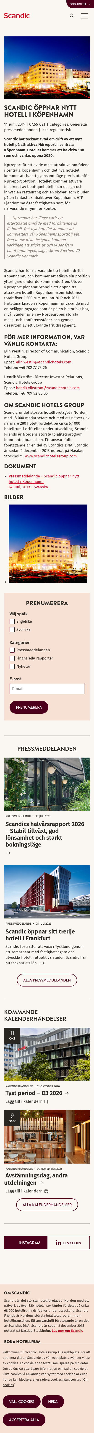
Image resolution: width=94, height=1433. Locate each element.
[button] (84, 15)
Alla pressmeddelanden (47, 980)
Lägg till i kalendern (24, 1101)
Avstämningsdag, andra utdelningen (36, 1179)
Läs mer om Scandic (67, 1331)
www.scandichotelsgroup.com (51, 456)
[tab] (25, 1242)
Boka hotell (78, 4)
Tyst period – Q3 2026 (33, 1093)
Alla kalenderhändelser (47, 1204)
